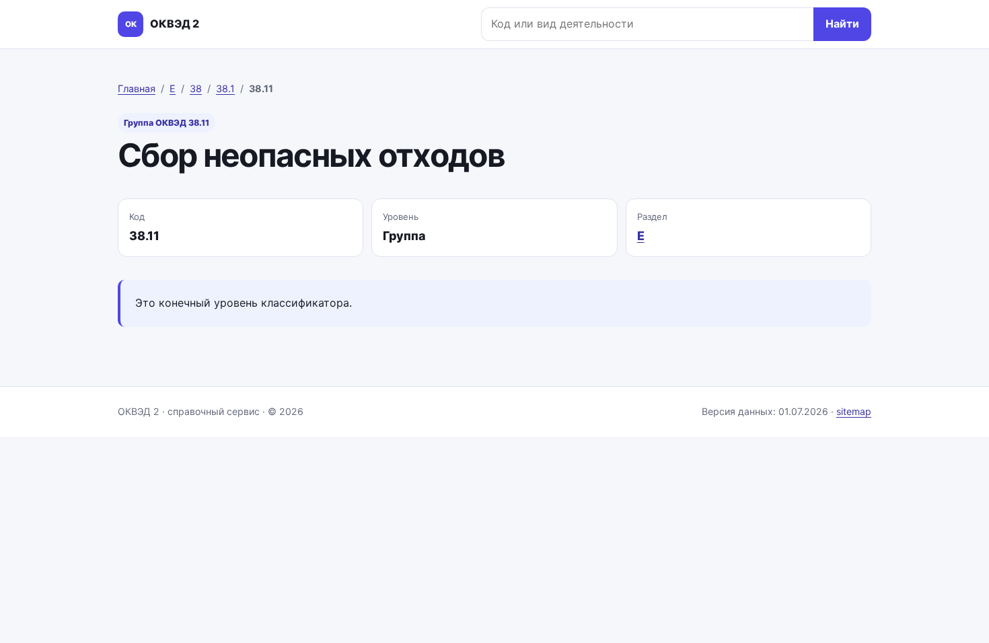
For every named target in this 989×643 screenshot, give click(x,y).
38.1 (225, 88)
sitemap (853, 411)
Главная (136, 88)
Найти (842, 23)
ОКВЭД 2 (162, 23)
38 (196, 88)
